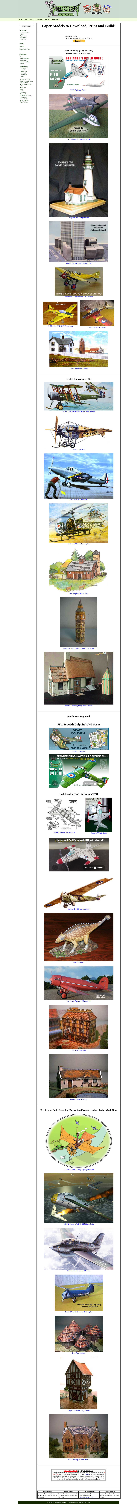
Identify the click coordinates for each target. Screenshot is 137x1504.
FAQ (26, 19)
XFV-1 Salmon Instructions (64, 832)
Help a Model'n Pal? (24, 49)
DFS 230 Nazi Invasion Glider (79, 139)
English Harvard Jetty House (79, 1410)
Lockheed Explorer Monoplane (79, 1001)
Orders (22, 34)
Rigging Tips (24, 74)
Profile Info (23, 39)
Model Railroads (24, 100)
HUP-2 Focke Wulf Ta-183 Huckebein (79, 1224)
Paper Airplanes (24, 102)
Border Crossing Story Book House (78, 706)
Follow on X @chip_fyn (86, 1497)
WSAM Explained (24, 58)
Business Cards (24, 94)
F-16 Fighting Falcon (78, 90)
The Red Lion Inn (79, 1050)
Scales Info (23, 87)
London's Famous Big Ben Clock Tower (78, 648)
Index (21, 86)
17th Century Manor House (78, 1459)
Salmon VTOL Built (98, 833)
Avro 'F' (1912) (79, 450)
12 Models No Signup (25, 95)
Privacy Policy (23, 97)
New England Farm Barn (78, 593)
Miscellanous (55, 19)
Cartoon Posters (24, 99)
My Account (22, 30)
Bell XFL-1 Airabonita (79, 500)
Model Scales (24, 71)
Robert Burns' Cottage (78, 1099)
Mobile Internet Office (25, 84)
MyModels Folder (24, 33)
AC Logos (23, 68)
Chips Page (23, 92)
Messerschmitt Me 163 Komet (78, 1271)
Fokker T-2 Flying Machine (78, 909)
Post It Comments (25, 70)
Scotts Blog (23, 60)
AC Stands (23, 73)
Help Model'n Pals (24, 62)
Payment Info (23, 36)
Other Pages (22, 54)
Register (21, 46)
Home (20, 19)
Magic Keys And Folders (26, 81)
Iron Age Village (78, 1353)
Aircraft (31, 19)
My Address (23, 37)
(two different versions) (97, 327)
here (87, 1474)
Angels (22, 63)
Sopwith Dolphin (78, 751)
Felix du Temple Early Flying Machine (79, 1170)
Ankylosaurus (78, 962)
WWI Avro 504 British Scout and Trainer (79, 411)
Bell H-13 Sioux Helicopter (78, 544)
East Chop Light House (79, 368)
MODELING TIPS (25, 79)
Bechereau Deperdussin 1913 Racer (79, 297)
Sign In (21, 43)
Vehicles (46, 19)
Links (21, 89)
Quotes (22, 91)
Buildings (39, 19)
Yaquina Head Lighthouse (79, 218)
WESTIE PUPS (24, 82)
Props (22, 76)
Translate (31, 10)
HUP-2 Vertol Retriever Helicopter (78, 1312)
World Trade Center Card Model (78, 263)
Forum (21, 57)
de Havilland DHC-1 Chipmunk (60, 326)
